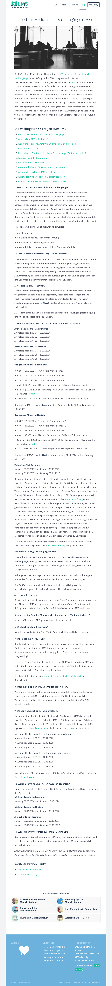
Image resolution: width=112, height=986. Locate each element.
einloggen (29, 777)
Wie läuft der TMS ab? (28, 148)
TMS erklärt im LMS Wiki (29, 869)
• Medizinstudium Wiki (54, 953)
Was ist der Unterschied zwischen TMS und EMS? (42, 181)
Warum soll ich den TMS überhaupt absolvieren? (42, 167)
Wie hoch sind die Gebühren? (32, 157)
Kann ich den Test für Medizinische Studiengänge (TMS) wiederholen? (52, 153)
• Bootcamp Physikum (53, 950)
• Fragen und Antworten (54, 960)
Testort (31, 393)
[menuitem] (57, 5)
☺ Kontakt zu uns (83, 965)
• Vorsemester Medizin (54, 946)
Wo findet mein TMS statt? (31, 162)
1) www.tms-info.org (27, 874)
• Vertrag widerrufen (53, 957)
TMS (74, 82)
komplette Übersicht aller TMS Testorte (63, 676)
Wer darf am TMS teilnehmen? (33, 139)
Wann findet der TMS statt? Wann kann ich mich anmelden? (47, 143)
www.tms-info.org (74, 499)
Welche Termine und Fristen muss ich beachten (41, 176)
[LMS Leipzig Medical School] (21, 5)
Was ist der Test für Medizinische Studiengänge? (41, 134)
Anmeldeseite (41, 728)
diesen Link (67, 728)
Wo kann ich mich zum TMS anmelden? (37, 172)
